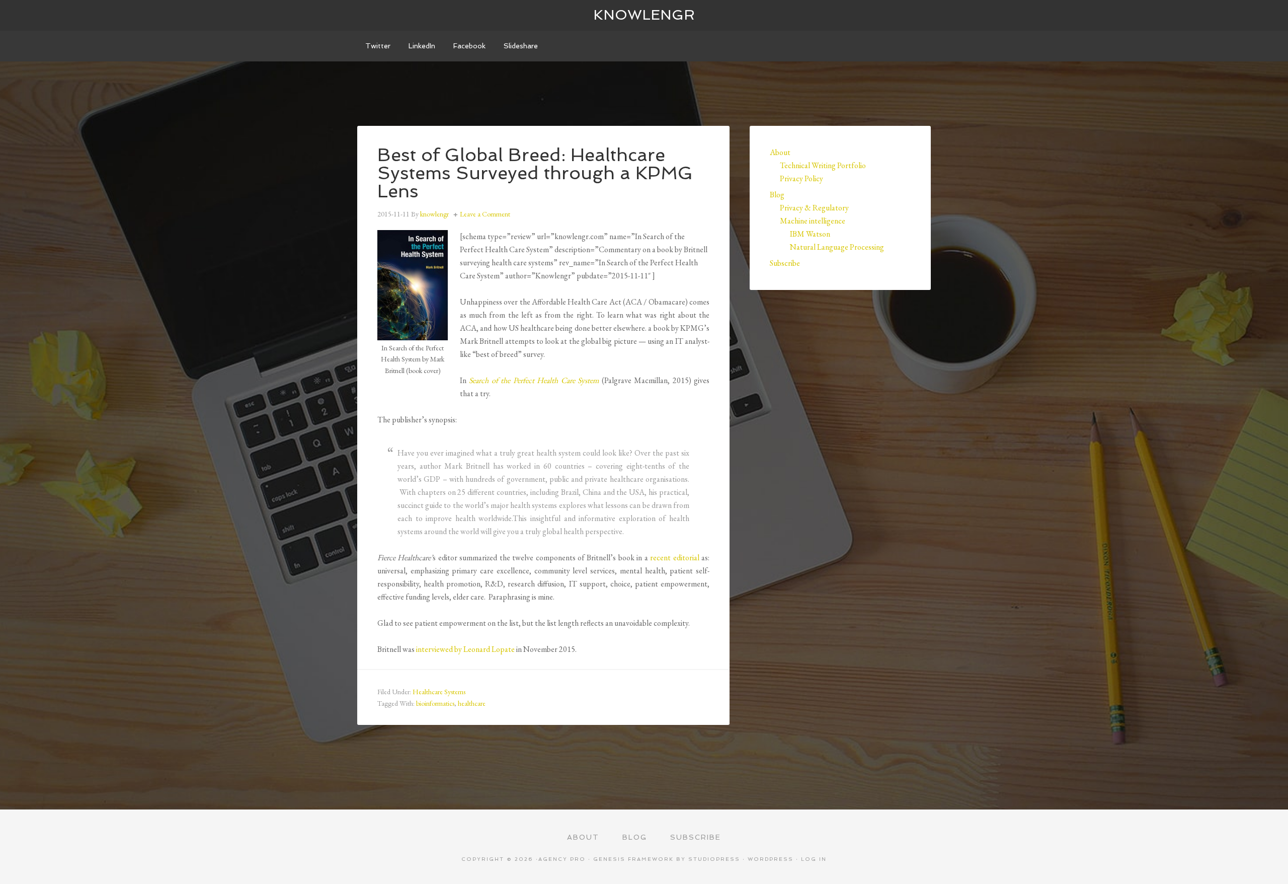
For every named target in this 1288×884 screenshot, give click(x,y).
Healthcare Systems (439, 691)
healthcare (472, 703)
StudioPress (714, 859)
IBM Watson (810, 234)
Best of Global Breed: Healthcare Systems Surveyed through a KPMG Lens (535, 173)
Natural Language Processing (837, 247)
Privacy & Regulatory (814, 207)
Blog (777, 194)
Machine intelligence (812, 220)
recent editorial (674, 557)
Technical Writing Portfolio (823, 165)
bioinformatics (435, 703)
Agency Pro (562, 859)
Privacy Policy (801, 178)
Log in (814, 859)
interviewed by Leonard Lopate (465, 649)
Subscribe (785, 263)
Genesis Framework (633, 859)
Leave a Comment (485, 213)
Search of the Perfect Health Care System (534, 380)
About (780, 152)
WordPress (770, 859)
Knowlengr (644, 15)
